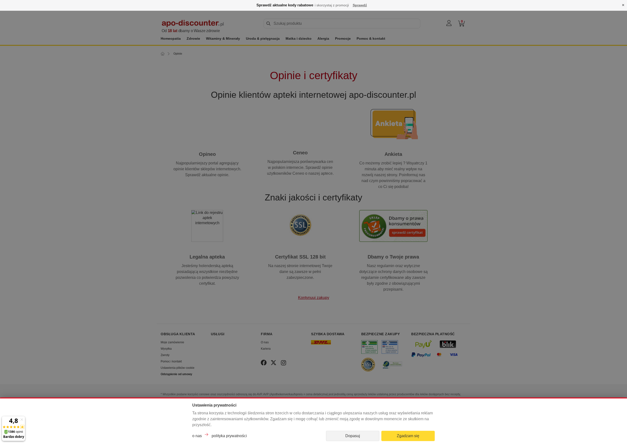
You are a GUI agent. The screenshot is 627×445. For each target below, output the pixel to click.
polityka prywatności (229, 436)
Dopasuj (352, 436)
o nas (197, 436)
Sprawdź (360, 5)
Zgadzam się (408, 436)
